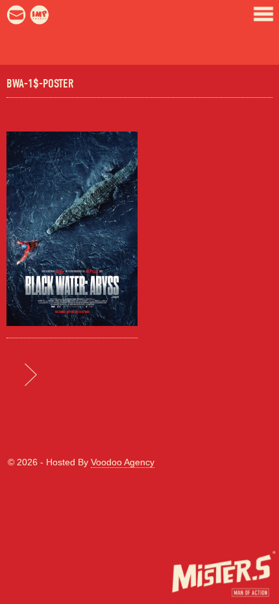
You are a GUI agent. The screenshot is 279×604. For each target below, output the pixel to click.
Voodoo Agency (122, 462)
